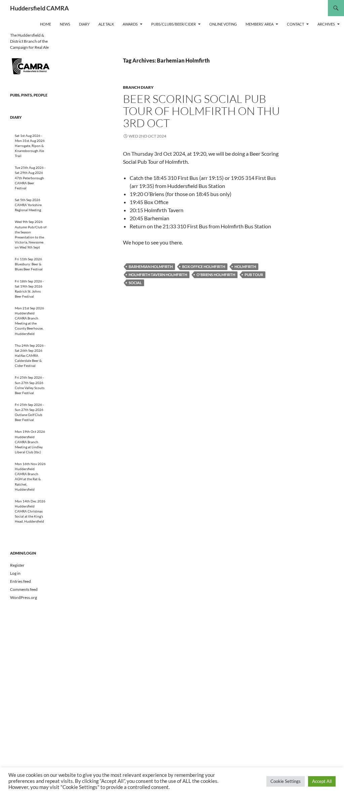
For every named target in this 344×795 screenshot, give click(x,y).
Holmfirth (245, 266)
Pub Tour (254, 274)
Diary (84, 24)
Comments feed (24, 589)
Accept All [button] (322, 781)
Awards (130, 24)
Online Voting (223, 24)
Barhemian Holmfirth (151, 266)
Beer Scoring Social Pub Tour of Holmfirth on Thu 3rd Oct (201, 111)
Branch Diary (138, 87)
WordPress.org (23, 597)
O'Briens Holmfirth (216, 274)
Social (135, 282)
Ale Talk (106, 24)
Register (17, 565)
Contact (295, 24)
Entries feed (20, 581)
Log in (15, 573)
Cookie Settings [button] (285, 781)
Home (45, 24)
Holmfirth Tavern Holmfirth (158, 274)
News (65, 24)
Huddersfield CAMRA (39, 8)
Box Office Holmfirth (203, 266)
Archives (326, 24)
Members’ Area (259, 24)
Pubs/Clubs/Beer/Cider (173, 24)
